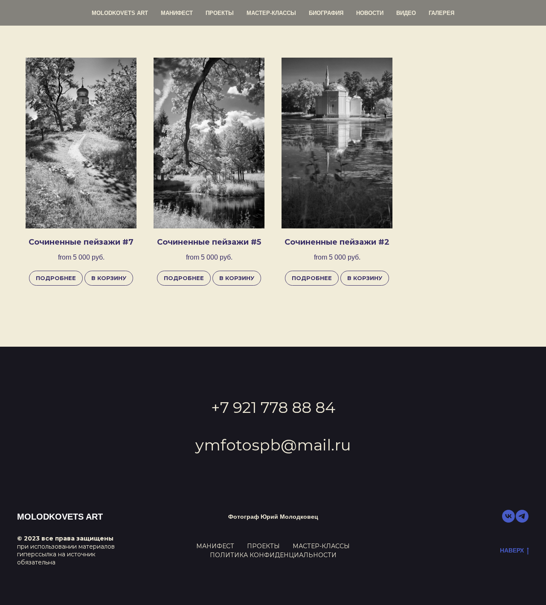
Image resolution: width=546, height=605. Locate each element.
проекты (263, 546)
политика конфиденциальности (273, 555)
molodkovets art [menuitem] (120, 13)
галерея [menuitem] (441, 13)
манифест (215, 546)
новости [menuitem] (369, 13)
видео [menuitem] (406, 13)
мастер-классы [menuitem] (271, 13)
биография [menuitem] (326, 13)
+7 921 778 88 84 (273, 407)
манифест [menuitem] (177, 13)
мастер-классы (321, 546)
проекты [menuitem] (220, 13)
